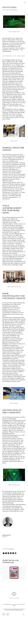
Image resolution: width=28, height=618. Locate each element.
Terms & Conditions (21, 604)
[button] (3, 553)
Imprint (14, 605)
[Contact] (3, 615)
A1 (3, 580)
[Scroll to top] (25, 614)
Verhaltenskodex (8, 604)
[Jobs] (7, 615)
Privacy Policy (14, 604)
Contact (4, 604)
